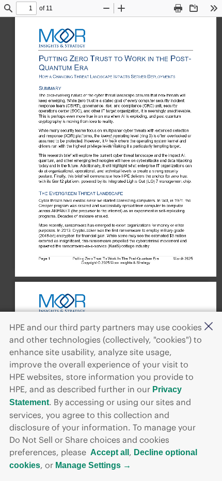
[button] (208, 327)
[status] (26, 8)
